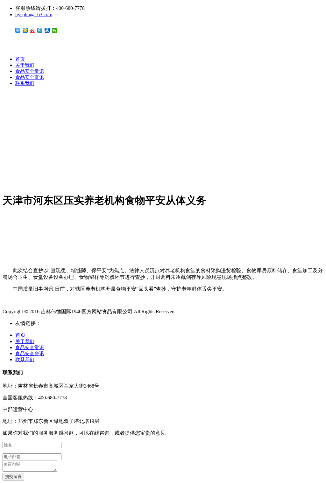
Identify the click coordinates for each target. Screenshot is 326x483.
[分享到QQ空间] (25, 30)
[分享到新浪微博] (32, 30)
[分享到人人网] (47, 30)
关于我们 (24, 65)
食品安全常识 (29, 71)
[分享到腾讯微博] (40, 30)
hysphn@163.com (33, 14)
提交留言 (13, 476)
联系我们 (24, 83)
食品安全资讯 (29, 77)
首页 (20, 59)
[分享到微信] (54, 30)
